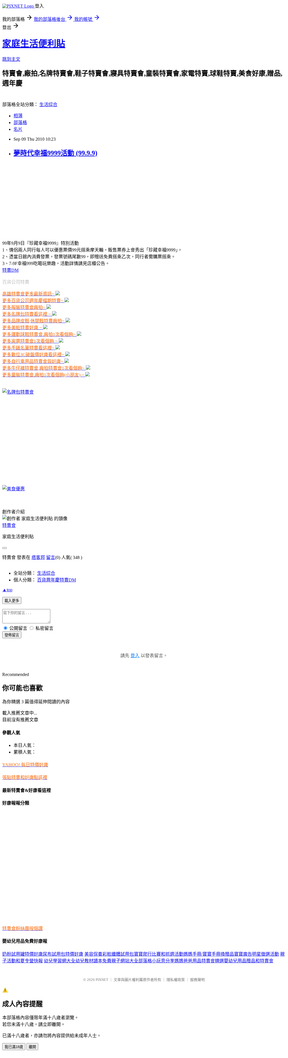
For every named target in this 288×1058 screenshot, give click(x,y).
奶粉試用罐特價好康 (22, 954)
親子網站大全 (124, 960)
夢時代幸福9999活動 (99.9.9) (55, 153)
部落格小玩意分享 (156, 960)
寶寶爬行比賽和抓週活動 (158, 954)
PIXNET (102, 980)
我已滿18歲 (13, 1047)
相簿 (18, 115)
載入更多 (11, 601)
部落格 (20, 122)
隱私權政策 (175, 980)
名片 (18, 129)
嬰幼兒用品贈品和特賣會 (248, 960)
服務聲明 (197, 980)
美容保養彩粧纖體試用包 (109, 954)
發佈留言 (11, 635)
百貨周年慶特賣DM (56, 580)
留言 (50, 557)
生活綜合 (48, 104)
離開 (32, 1047)
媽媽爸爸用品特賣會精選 (199, 960)
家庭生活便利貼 (33, 44)
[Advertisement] (37, 198)
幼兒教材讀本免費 (93, 960)
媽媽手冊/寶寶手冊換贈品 (208, 954)
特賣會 (9, 525)
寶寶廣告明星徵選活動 (256, 954)
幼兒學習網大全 (59, 960)
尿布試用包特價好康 (63, 954)
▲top (7, 589)
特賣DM (10, 270)
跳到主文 (11, 59)
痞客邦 (38, 557)
